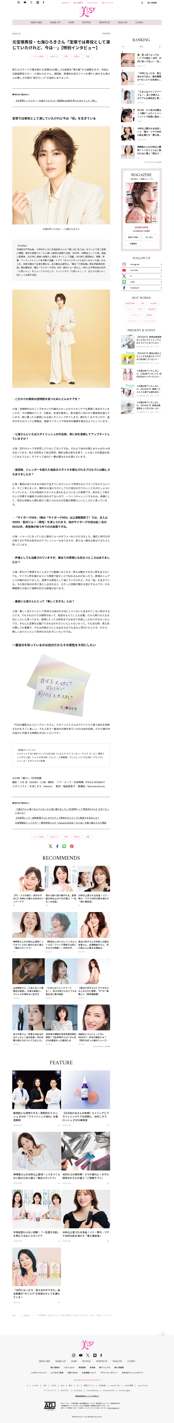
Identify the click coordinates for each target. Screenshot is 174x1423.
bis (78, 1385)
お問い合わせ (72, 1372)
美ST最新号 (78, 2)
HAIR (71, 22)
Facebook (134, 288)
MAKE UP (55, 22)
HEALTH (122, 22)
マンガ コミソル (50, 1390)
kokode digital (124, 1390)
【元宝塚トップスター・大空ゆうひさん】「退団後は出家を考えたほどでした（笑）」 (56, 100)
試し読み (149, 237)
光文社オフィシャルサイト (132, 1372)
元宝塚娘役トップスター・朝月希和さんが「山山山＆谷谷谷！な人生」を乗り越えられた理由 (60, 822)
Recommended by (98, 1046)
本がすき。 (65, 1390)
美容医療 (82, 1367)
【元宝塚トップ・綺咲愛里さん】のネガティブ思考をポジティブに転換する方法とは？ (57, 817)
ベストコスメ (92, 2)
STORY (53, 1385)
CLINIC (140, 22)
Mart (62, 1385)
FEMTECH (104, 22)
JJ (27, 1385)
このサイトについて (39, 1372)
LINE (132, 282)
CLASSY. (35, 1385)
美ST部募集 (152, 2)
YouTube (134, 270)
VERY (45, 1385)
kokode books (108, 1390)
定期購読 (133, 243)
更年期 (92, 1367)
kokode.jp (78, 1390)
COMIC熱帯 (128, 1385)
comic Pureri (143, 1385)
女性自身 (102, 1385)
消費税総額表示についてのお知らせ (87, 1396)
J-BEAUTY (65, 2)
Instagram (134, 264)
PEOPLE (86, 22)
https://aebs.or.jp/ (113, 1408)
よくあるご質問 (57, 1372)
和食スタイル (89, 1385)
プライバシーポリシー (109, 1372)
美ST (70, 1385)
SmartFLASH (115, 1385)
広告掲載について (89, 1372)
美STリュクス (107, 2)
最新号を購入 (133, 237)
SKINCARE (36, 22)
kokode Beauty (93, 1390)
